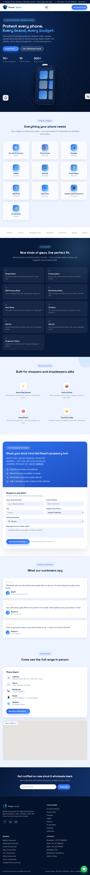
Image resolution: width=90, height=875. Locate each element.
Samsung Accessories (10, 843)
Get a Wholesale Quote (32, 49)
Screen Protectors (53, 809)
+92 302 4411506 (32, 698)
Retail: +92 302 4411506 (55, 846)
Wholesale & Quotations (55, 853)
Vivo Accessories (9, 853)
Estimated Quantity (12, 517)
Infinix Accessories (9, 856)
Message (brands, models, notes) (17, 526)
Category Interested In (53, 508)
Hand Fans (50, 831)
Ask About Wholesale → (18, 711)
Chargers (50, 815)
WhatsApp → (82, 2)
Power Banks (51, 825)
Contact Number (51, 500)
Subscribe (64, 787)
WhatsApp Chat (52, 850)
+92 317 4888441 (36, 464)
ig (10, 822)
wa (16, 822)
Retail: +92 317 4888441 (55, 843)
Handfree (50, 828)
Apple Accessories (9, 840)
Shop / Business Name (14, 500)
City (7, 508)
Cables (49, 818)
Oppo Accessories (9, 850)
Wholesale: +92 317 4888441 (57, 840)
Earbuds (49, 822)
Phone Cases (51, 812)
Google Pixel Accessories (12, 862)
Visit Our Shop (52, 856)
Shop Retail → (10, 49)
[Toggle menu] (46, 7)
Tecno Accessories (9, 859)
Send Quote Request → (18, 542)
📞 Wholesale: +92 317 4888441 (66, 2)
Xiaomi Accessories (10, 846)
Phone (14, 7)
